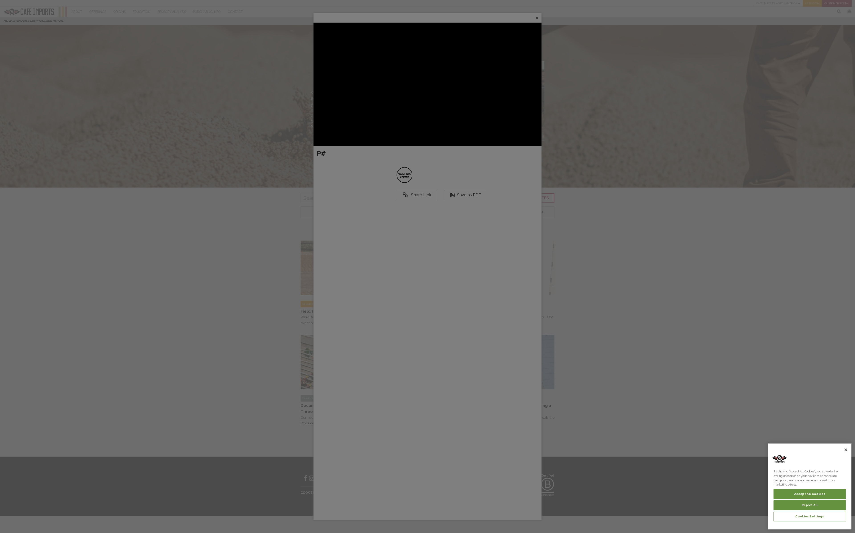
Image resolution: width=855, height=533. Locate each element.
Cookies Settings (809, 516)
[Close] (846, 450)
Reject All (810, 505)
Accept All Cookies (809, 494)
